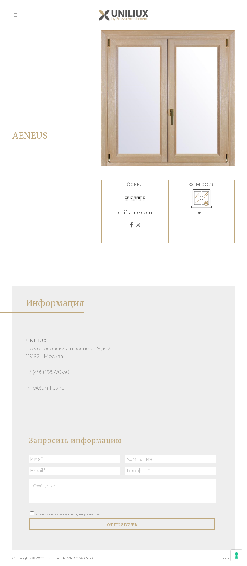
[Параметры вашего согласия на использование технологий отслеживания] (236, 555)
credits (229, 558)
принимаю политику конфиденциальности (69, 514)
